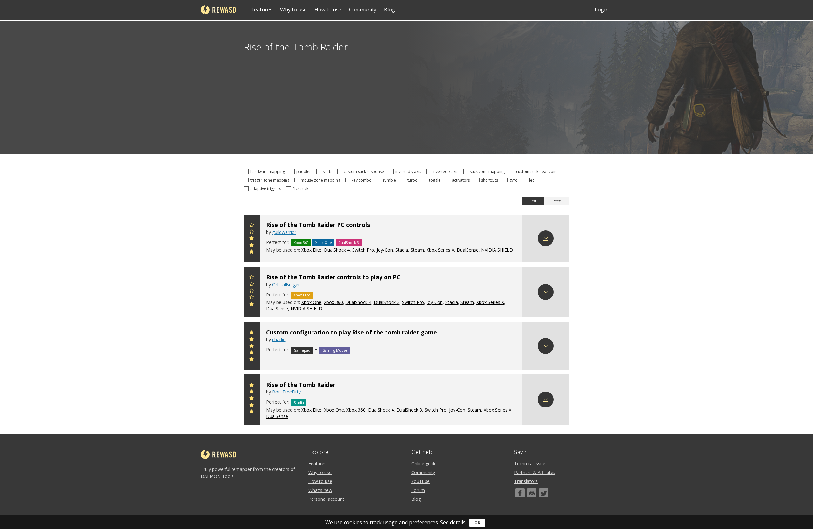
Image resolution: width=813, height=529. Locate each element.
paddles (304, 171)
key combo (362, 180)
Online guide (424, 463)
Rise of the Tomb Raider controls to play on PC (333, 277)
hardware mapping (268, 171)
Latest (556, 201)
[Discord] (531, 492)
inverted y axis (409, 171)
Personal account (326, 499)
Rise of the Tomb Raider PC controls (318, 224)
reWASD (218, 10)
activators (462, 180)
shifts (328, 171)
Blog (389, 9)
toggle (435, 180)
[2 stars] (252, 245)
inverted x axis (446, 171)
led (533, 180)
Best (532, 201)
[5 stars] (252, 225)
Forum (418, 490)
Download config (546, 238)
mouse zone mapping (321, 180)
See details (453, 522)
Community (362, 9)
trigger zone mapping (270, 180)
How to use (327, 9)
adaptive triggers (266, 188)
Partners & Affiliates (534, 472)
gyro (514, 180)
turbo (413, 180)
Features (262, 9)
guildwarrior (284, 232)
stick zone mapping (488, 171)
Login (601, 9)
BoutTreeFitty (286, 392)
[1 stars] (252, 252)
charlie (279, 339)
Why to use (293, 9)
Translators (526, 481)
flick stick (301, 188)
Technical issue (529, 463)
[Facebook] (520, 492)
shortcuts (490, 180)
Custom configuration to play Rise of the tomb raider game (351, 332)
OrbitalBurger (286, 284)
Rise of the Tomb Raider (300, 384)
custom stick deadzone (538, 171)
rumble (390, 180)
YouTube (420, 481)
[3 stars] (252, 239)
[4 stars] (252, 232)
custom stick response (365, 171)
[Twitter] (543, 492)
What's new (320, 490)
